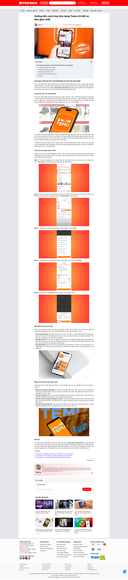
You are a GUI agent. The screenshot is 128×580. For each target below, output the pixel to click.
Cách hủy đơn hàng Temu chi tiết (46, 69)
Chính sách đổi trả (78, 550)
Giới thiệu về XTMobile (45, 544)
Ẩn (91, 62)
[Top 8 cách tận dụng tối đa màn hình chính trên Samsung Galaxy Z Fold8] (84, 504)
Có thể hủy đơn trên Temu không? (46, 67)
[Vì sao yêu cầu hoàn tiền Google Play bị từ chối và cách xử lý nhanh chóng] (84, 522)
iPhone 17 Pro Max (46, 564)
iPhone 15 (90, 566)
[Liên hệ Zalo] (124, 571)
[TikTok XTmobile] (26, 558)
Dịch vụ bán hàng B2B (62, 556)
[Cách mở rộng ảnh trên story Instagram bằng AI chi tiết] (44, 504)
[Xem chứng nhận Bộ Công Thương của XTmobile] (95, 557)
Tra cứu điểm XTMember (63, 552)
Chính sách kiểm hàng (79, 556)
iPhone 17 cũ (45, 569)
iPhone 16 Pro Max (46, 566)
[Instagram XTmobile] (29, 558)
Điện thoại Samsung (24, 567)
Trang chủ (21, 7)
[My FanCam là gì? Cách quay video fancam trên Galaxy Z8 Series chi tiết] (64, 504)
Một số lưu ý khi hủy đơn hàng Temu (47, 74)
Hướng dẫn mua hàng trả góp (64, 554)
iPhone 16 (22, 566)
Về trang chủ (43, 550)
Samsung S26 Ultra (46, 567)
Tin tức (25, 7)
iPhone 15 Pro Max (69, 566)
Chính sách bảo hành (79, 552)
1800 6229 (82, 2)
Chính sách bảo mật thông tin (81, 554)
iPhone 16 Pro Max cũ (92, 569)
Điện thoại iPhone (23, 564)
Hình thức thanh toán (62, 548)
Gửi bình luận (87, 489)
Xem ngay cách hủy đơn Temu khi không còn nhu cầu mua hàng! (54, 65)
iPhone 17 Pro (68, 564)
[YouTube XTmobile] (23, 558)
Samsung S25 (90, 567)
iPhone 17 (90, 564)
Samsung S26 (68, 567)
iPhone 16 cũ (67, 569)
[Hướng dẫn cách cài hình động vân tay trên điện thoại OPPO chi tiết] (44, 522)
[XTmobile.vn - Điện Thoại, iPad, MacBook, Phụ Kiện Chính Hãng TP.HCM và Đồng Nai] (28, 3)
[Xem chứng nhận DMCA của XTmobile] (103, 557)
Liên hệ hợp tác (44, 546)
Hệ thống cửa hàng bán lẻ (46, 548)
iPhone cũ (22, 569)
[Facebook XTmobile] (21, 558)
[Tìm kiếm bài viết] (74, 3)
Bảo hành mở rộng (78, 544)
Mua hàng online (61, 546)
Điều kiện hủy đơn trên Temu (45, 71)
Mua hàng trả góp (61, 544)
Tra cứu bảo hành (61, 550)
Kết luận (40, 76)
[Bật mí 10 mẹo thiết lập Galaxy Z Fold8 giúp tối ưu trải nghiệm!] (64, 522)
